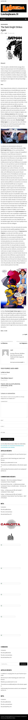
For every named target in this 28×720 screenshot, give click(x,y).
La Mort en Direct (5, 372)
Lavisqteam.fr (10, 14)
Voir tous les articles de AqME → (17, 362)
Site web (3, 432)
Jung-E (12, 492)
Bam (14, 718)
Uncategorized (4, 24)
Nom (2, 420)
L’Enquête (12, 482)
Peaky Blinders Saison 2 (7, 378)
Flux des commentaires (6, 512)
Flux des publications (6, 509)
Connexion (3, 507)
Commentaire (4, 401)
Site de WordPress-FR (6, 514)
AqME (6, 33)
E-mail (2, 426)
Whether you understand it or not (9, 462)
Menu (4, 19)
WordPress (9, 718)
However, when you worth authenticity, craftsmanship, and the (10, 384)
